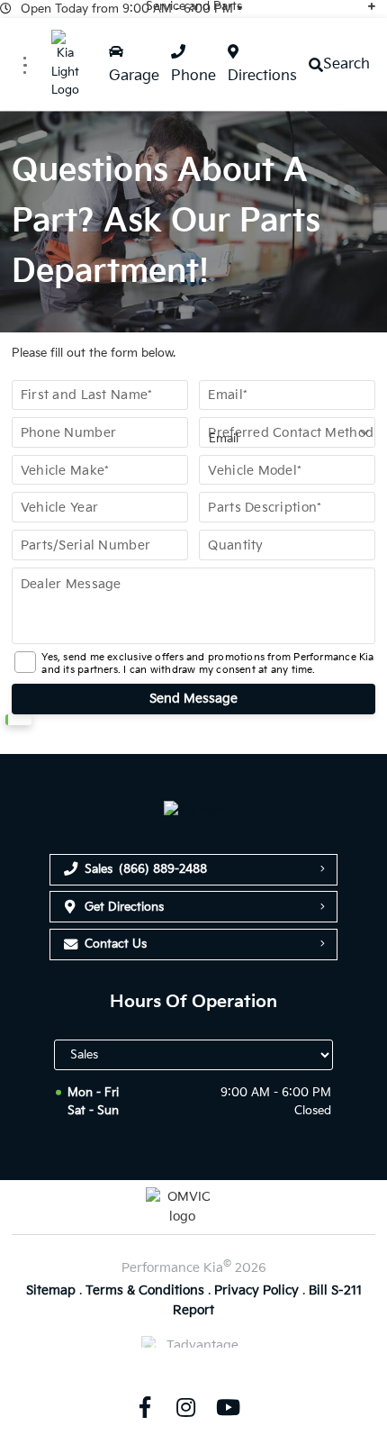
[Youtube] (227, 1407)
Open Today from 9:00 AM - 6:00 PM (127, 9)
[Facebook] (144, 1407)
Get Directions (124, 907)
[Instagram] (186, 1407)
